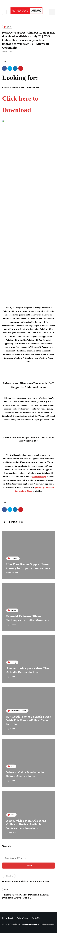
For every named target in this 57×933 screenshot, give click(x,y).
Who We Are (22, 918)
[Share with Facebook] (4, 68)
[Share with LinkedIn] (15, 68)
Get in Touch (7, 918)
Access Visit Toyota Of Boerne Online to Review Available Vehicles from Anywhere (26, 824)
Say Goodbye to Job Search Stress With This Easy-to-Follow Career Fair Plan (28, 720)
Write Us (36, 918)
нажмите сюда (39, 476)
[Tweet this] (9, 68)
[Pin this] (20, 68)
